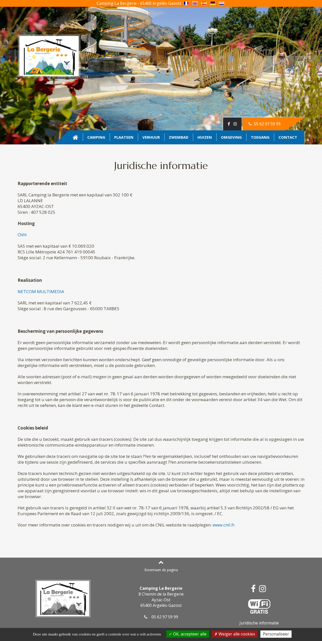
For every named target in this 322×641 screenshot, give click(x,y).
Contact (287, 137)
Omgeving (231, 137)
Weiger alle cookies (236, 634)
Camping (96, 137)
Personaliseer (276, 634)
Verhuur (151, 137)
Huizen (204, 137)
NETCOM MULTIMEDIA (41, 291)
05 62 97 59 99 (266, 124)
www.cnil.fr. (224, 525)
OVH (22, 235)
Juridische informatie (259, 623)
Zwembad (178, 137)
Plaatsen (123, 137)
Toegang (260, 137)
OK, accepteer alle (189, 634)
